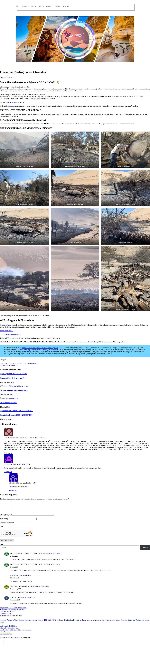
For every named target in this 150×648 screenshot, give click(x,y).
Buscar (2, 544)
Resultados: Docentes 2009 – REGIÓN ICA (16, 415)
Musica (108, 620)
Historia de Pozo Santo (41, 586)
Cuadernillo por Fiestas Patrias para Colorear (15, 630)
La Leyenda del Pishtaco (8, 626)
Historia (41, 6)
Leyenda (89, 620)
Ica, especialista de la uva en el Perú (13, 378)
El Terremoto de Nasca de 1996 (11, 615)
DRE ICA (34, 620)
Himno (40, 620)
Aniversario (3, 620)
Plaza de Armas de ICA (27, 597)
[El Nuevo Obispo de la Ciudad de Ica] (14, 386)
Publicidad (65, 6)
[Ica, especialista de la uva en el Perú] (13, 374)
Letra (84, 620)
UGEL (147, 620)
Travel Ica (131, 620)
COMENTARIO (6, 515)
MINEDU (102, 620)
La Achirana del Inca (7, 612)
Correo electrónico (7, 523)
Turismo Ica (140, 620)
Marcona (96, 620)
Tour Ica (124, 620)
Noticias (33, 6)
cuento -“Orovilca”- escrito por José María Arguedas (40, 348)
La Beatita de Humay (52, 553)
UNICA (2, 622)
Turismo (48, 6)
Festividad (57, 6)
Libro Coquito (5, 632)
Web (1, 527)
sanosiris (13, 575)
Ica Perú (52, 620)
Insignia (60, 620)
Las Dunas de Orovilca (12, 334)
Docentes (28, 620)
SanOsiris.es (18, 637)
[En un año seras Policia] (9, 398)
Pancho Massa (11, 102)
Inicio (17, 6)
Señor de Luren (116, 620)
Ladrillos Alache (5, 613)
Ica (45, 619)
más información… (6, 331)
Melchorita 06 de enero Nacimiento (12, 610)
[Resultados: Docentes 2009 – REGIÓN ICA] (16, 411)
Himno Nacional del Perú (9, 628)
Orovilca (108, 89)
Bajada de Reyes (6, 634)
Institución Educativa (72, 620)
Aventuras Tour (12, 620)
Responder (8, 453)
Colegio (21, 620)
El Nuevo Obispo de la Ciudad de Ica (14, 390)
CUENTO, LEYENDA (98, 342)
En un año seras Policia (8, 403)
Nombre (3, 519)
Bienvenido (25, 6)
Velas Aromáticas (25, 575)
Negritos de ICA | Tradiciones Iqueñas (13, 608)
